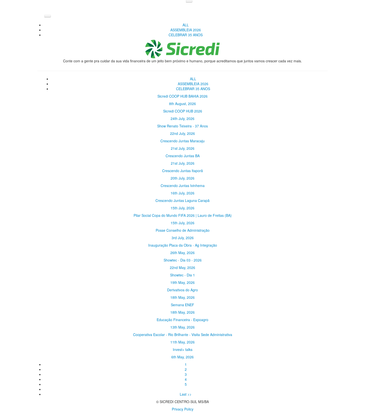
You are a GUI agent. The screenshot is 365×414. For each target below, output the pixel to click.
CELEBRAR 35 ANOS (186, 34)
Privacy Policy (182, 409)
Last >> (185, 394)
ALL (185, 24)
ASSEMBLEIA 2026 (185, 29)
